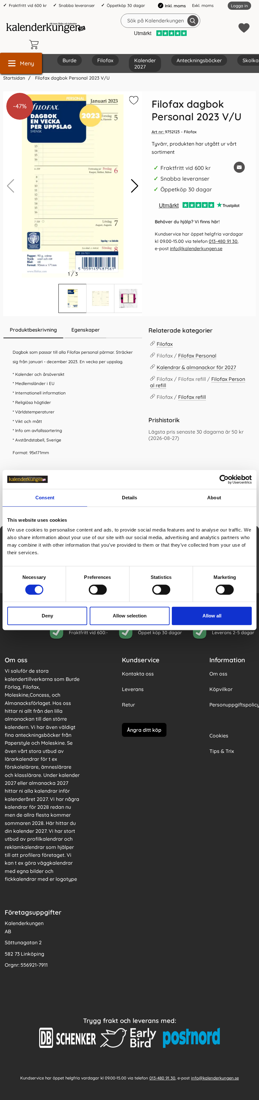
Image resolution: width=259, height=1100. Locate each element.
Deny (47, 615)
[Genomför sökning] (192, 20)
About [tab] (214, 497)
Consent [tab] (44, 497)
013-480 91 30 (223, 241)
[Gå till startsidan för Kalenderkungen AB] (45, 28)
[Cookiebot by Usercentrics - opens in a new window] (224, 479)
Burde (69, 60)
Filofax (105, 60)
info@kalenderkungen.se (196, 248)
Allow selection (130, 615)
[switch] (98, 590)
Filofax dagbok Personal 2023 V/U (72, 78)
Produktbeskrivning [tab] (33, 330)
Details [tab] (129, 497)
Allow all (211, 615)
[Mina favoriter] (244, 27)
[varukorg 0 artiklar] (35, 44)
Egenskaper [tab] (85, 330)
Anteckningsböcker (199, 60)
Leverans (133, 689)
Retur (128, 704)
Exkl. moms (203, 5)
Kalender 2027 (145, 63)
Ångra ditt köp (144, 729)
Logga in (239, 5)
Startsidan (14, 78)
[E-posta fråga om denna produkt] (239, 167)
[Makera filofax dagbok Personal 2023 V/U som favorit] (133, 101)
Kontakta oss (138, 673)
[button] (134, 186)
